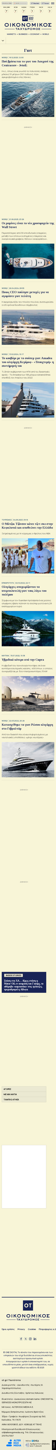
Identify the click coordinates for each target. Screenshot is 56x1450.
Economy (34, 34)
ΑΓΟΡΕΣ (7, 1089)
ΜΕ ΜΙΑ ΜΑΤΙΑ (10, 1094)
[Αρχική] (28, 1305)
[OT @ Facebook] (21, 1338)
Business (23, 34)
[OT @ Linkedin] (34, 1338)
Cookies (32, 1329)
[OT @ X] (25, 1338)
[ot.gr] (28, 23)
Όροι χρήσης (8, 1329)
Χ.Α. (2, 40)
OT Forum (45, 3)
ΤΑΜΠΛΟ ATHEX (11, 1099)
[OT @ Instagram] (30, 1338)
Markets (11, 34)
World (45, 34)
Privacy (21, 1329)
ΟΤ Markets (35, 3)
